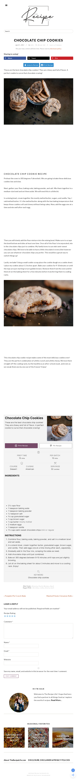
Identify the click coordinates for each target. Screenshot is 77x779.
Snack (52, 586)
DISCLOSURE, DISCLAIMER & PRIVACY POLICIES (49, 760)
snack (52, 588)
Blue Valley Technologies (42, 775)
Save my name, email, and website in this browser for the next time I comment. (35, 671)
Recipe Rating (9, 613)
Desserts (35, 586)
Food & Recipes (43, 586)
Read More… (56, 700)
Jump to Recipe (32, 65)
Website (7, 659)
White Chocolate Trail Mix (38, 737)
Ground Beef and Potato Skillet (14, 737)
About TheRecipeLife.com (15, 760)
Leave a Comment (56, 45)
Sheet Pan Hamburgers (63, 737)
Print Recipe (48, 65)
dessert (47, 588)
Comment (8, 622)
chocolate (35, 588)
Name (7, 642)
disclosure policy (55, 49)
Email (6, 651)
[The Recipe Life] (38, 27)
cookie (42, 588)
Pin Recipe (57, 446)
